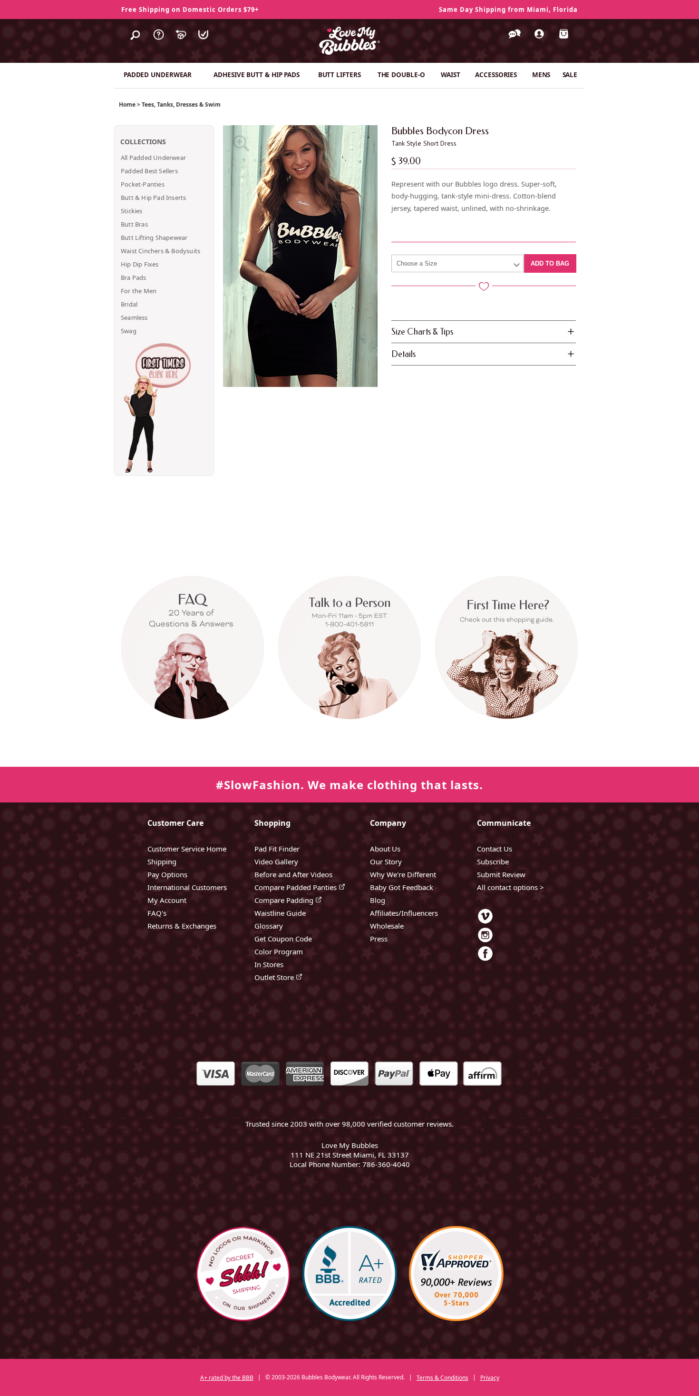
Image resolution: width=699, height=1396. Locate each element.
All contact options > (510, 887)
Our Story (386, 861)
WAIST (450, 74)
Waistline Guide (280, 913)
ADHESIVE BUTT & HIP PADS (257, 74)
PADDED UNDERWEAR (158, 74)
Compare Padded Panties (296, 887)
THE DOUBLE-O (401, 74)
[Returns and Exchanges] (181, 42)
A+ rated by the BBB (226, 1378)
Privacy (489, 1378)
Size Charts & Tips (422, 332)
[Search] (135, 42)
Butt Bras (134, 224)
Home (127, 104)
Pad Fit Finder (277, 848)
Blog (377, 900)
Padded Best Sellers (149, 171)
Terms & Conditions (442, 1378)
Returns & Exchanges (181, 926)
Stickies (132, 211)
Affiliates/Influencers (404, 913)
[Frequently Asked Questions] (158, 42)
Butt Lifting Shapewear (154, 237)
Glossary (268, 926)
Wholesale (387, 926)
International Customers (187, 887)
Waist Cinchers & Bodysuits (160, 251)
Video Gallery (276, 861)
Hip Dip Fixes (140, 264)
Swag (128, 331)
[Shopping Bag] (564, 40)
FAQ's (156, 913)
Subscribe (493, 861)
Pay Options (167, 874)
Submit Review (501, 874)
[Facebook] (485, 960)
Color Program (278, 951)
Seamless (134, 317)
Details (403, 354)
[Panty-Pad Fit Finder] (203, 42)
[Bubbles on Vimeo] (485, 923)
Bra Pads (133, 277)
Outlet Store (275, 977)
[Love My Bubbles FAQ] (196, 669)
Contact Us (494, 848)
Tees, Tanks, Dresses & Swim (181, 104)
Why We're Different (403, 874)
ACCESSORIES (496, 74)
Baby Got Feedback (401, 887)
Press (379, 938)
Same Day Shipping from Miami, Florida (508, 9)
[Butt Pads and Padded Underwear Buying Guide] (503, 669)
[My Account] (539, 40)
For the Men (138, 291)
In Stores (268, 964)
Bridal (129, 304)
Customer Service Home (186, 848)
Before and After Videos (293, 874)
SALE (570, 74)
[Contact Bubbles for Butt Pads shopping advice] (349, 669)
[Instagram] (485, 942)
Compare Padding (284, 900)
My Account (166, 900)
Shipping (161, 861)
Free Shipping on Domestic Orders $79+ (190, 9)
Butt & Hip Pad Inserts (153, 197)
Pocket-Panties (143, 184)
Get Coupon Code (283, 938)
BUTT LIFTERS (339, 74)
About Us (385, 848)
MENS (541, 74)
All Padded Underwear (153, 157)
